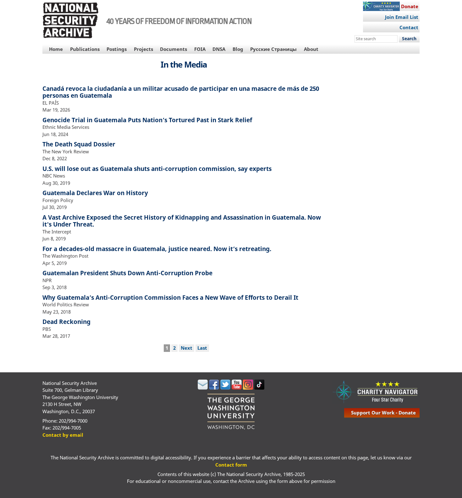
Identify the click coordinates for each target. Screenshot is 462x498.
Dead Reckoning (66, 322)
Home (56, 49)
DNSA (218, 49)
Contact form (231, 465)
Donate (409, 6)
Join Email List (401, 17)
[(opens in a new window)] (203, 388)
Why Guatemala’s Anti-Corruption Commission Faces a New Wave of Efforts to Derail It (170, 297)
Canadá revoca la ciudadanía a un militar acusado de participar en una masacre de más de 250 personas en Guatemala (180, 92)
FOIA (200, 49)
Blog (238, 49)
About (311, 49)
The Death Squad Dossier (78, 144)
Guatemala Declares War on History (95, 193)
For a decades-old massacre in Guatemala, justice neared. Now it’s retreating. (156, 249)
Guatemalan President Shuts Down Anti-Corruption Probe (127, 273)
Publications (85, 49)
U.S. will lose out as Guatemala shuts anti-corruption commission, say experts (157, 168)
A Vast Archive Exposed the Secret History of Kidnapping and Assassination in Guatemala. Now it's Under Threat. (181, 220)
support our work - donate (383, 412)
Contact (408, 27)
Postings (117, 49)
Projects (143, 49)
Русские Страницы (273, 49)
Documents (173, 49)
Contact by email (62, 435)
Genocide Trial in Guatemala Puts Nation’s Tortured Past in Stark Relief (147, 120)
